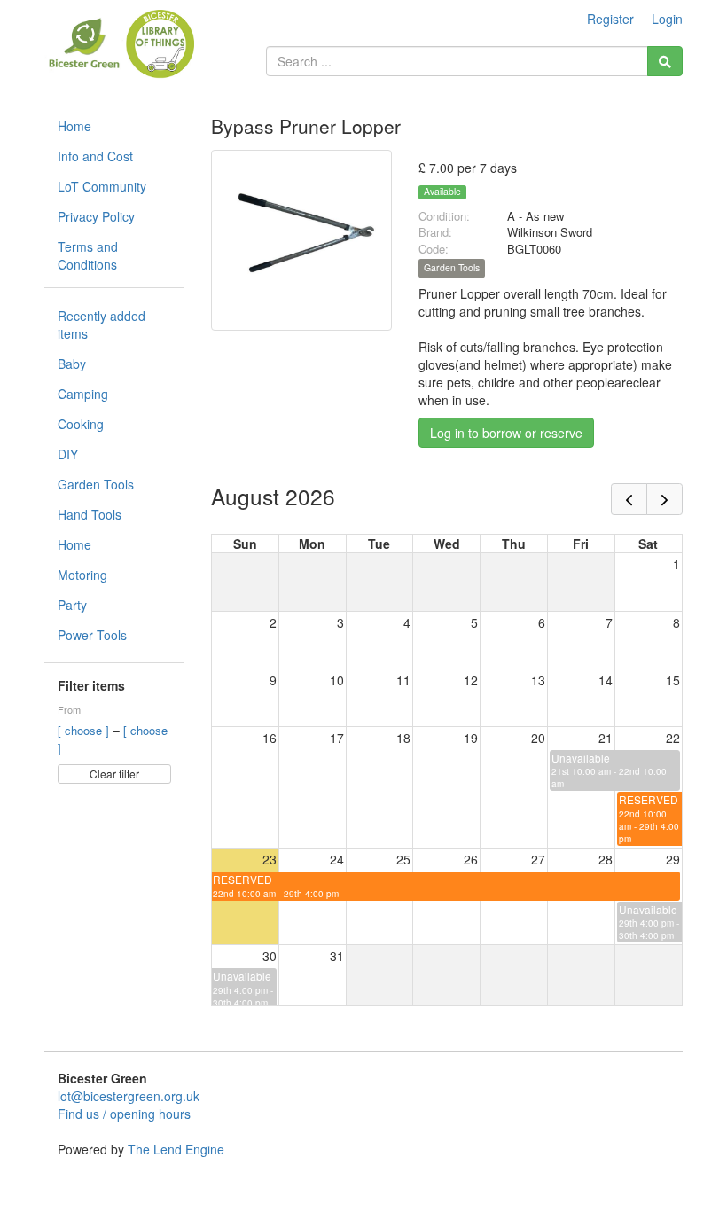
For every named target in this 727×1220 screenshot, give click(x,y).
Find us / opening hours (124, 1113)
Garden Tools (96, 484)
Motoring (82, 574)
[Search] (665, 61)
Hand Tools (89, 514)
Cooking (81, 424)
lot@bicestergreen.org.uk (128, 1096)
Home (74, 126)
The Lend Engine (176, 1149)
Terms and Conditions (88, 255)
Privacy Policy (96, 216)
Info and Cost (95, 156)
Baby (72, 363)
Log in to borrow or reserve (506, 433)
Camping (83, 394)
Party (72, 605)
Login (667, 18)
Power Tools (92, 635)
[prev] (629, 499)
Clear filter (114, 773)
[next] (664, 499)
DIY (68, 454)
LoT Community (102, 186)
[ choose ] (85, 730)
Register (610, 18)
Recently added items (101, 324)
